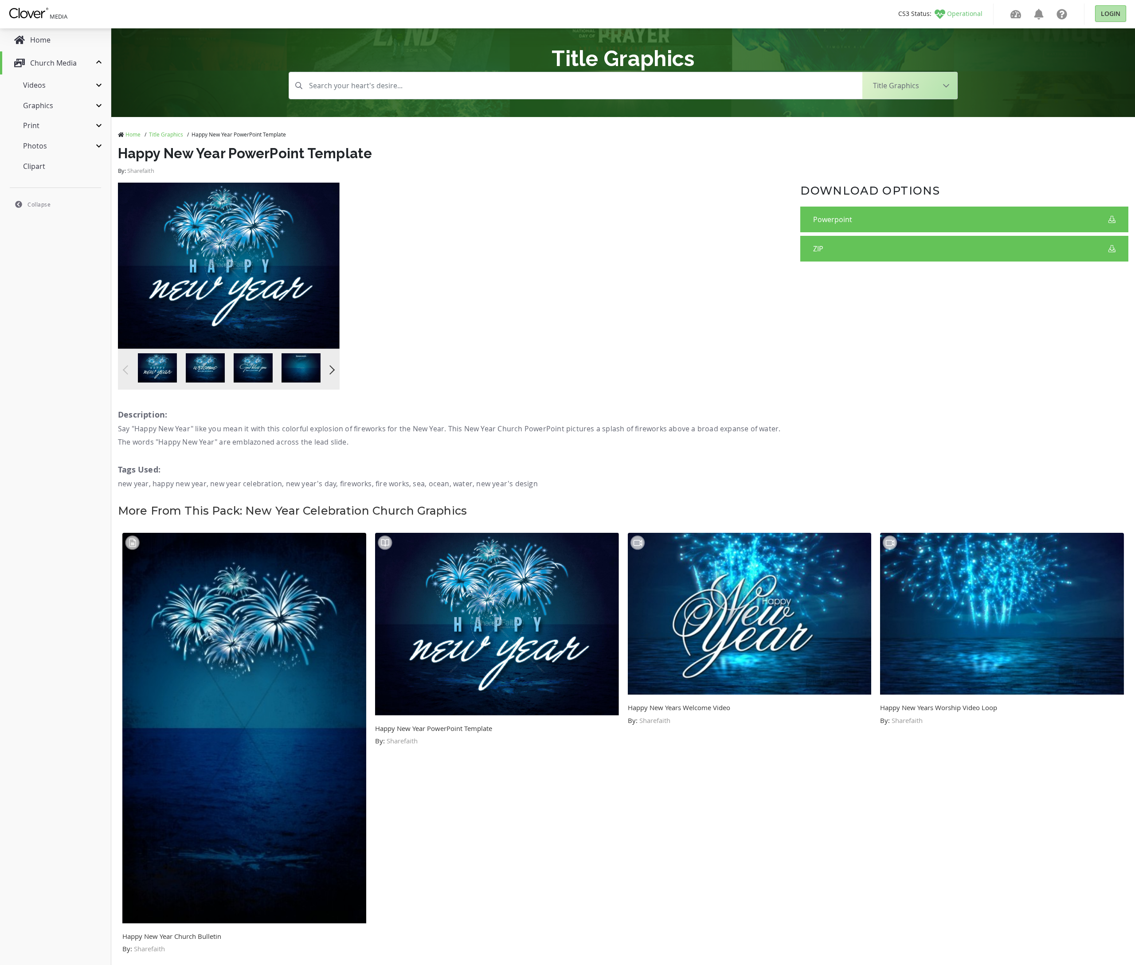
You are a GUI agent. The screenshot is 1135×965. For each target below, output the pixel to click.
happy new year (180, 483)
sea (419, 483)
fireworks (356, 483)
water (463, 483)
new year (133, 483)
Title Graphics (166, 134)
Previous (127, 370)
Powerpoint (832, 219)
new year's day (311, 483)
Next (330, 370)
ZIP (818, 249)
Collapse (39, 204)
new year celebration (246, 483)
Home (133, 134)
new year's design (506, 483)
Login (1110, 13)
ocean (439, 483)
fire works (392, 483)
